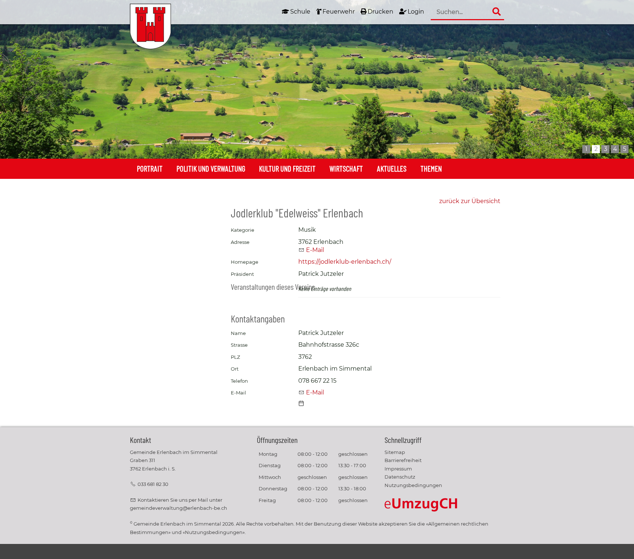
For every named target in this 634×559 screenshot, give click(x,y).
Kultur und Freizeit (287, 168)
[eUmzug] (421, 504)
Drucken (380, 11)
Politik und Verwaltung (210, 168)
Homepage (244, 262)
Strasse (239, 345)
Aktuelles (392, 168)
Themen (431, 168)
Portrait (150, 168)
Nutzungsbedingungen (413, 485)
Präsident (242, 274)
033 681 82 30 (153, 484)
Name (238, 333)
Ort (234, 369)
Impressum (398, 469)
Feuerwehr (339, 11)
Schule (300, 11)
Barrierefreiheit (403, 460)
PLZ (235, 357)
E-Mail (315, 249)
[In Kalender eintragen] (301, 404)
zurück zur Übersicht (469, 201)
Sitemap (395, 452)
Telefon (239, 381)
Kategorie (242, 230)
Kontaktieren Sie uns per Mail (173, 500)
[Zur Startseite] (150, 26)
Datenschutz (400, 477)
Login (416, 11)
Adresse (240, 242)
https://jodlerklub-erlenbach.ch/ (344, 261)
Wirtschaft (346, 168)
